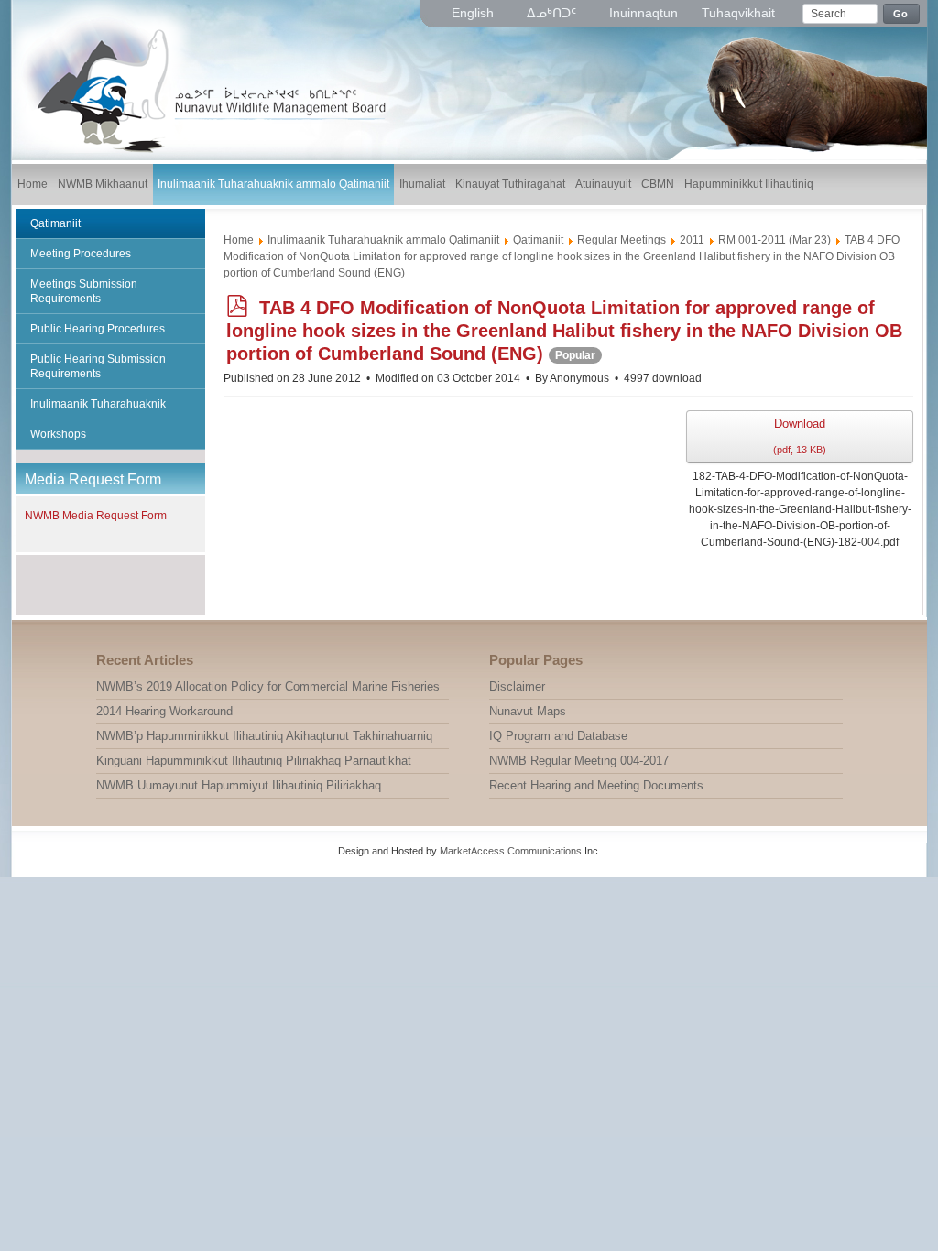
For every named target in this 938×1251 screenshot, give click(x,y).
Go (901, 13)
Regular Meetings (621, 240)
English (474, 12)
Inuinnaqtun (643, 12)
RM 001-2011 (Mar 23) (774, 240)
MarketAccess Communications (511, 850)
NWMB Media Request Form (96, 515)
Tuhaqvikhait (738, 12)
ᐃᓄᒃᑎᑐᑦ (553, 12)
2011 (692, 240)
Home (239, 240)
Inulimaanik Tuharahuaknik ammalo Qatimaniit (383, 240)
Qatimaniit (538, 240)
